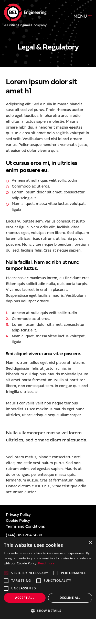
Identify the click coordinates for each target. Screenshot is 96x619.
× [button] (90, 542)
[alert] (48, 578)
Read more (46, 563)
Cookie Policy (18, 520)
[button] (48, 610)
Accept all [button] (24, 598)
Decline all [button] (70, 598)
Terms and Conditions (25, 526)
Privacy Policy (18, 514)
